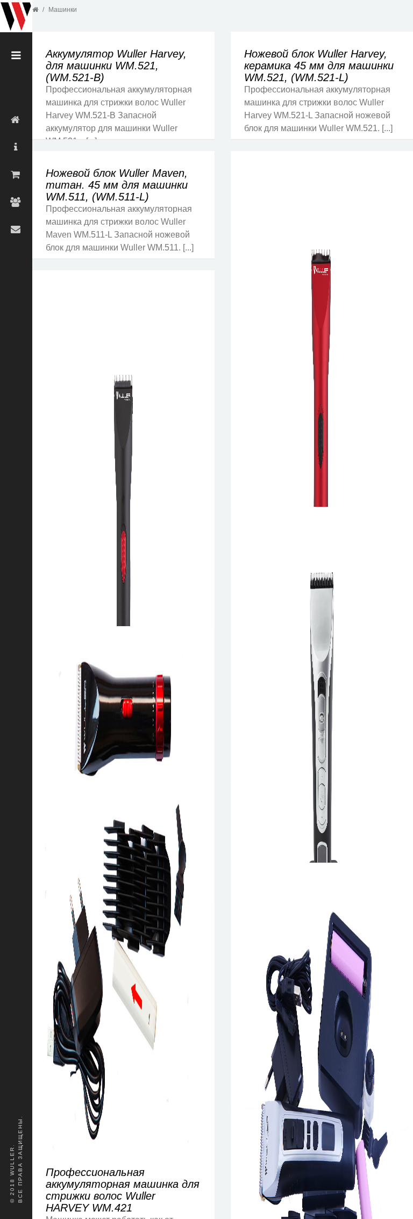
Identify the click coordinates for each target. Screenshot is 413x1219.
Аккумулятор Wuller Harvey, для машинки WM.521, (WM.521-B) (116, 65)
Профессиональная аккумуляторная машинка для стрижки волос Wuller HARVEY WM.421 (123, 1190)
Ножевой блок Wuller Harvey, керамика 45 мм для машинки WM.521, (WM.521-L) (319, 65)
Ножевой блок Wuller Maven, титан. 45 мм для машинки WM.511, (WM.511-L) (117, 185)
